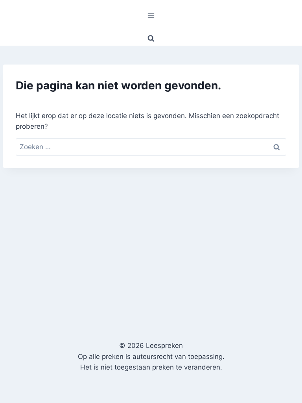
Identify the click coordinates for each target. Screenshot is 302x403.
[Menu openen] (151, 15)
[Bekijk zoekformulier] (151, 38)
